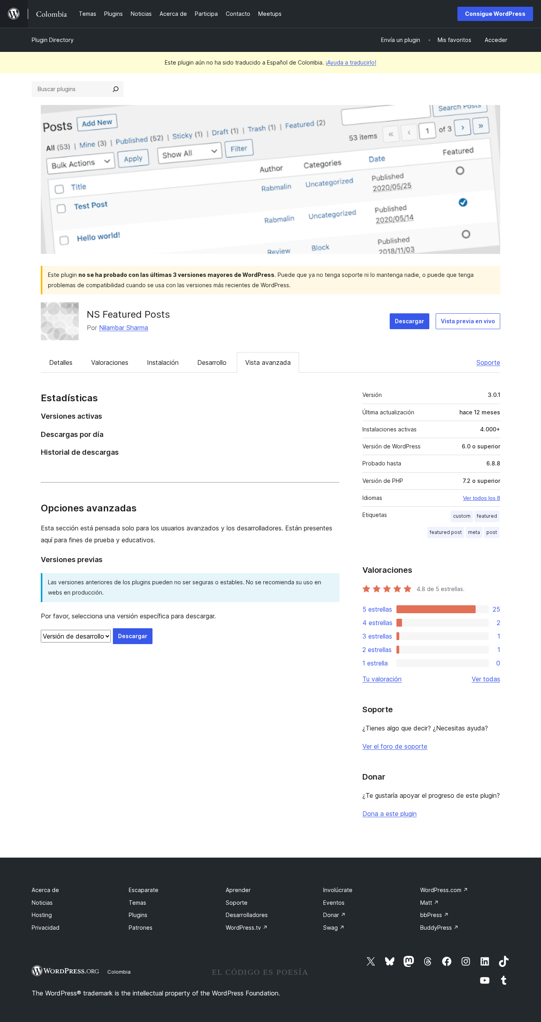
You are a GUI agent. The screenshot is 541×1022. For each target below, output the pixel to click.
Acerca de (45, 890)
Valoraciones (109, 362)
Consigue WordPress (495, 13)
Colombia (119, 972)
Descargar (409, 321)
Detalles (60, 362)
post (491, 532)
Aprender (238, 890)
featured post (446, 532)
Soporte (488, 362)
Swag (334, 927)
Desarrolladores (247, 914)
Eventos (334, 902)
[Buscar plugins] (116, 89)
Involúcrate (337, 890)
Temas (137, 902)
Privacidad (45, 927)
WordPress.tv (247, 927)
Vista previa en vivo (468, 321)
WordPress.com (444, 890)
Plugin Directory (53, 39)
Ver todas (486, 679)
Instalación (163, 362)
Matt (429, 902)
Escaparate (143, 890)
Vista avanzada (268, 362)
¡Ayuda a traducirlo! (351, 62)
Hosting (42, 914)
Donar (334, 914)
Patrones (140, 927)
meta (474, 532)
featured (487, 516)
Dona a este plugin (389, 814)
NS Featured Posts (128, 314)
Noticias (42, 902)
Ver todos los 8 (481, 498)
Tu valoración (382, 679)
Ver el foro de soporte (394, 746)
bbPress (434, 914)
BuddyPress (439, 927)
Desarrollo (212, 362)
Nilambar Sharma (123, 328)
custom (462, 516)
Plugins (138, 914)
